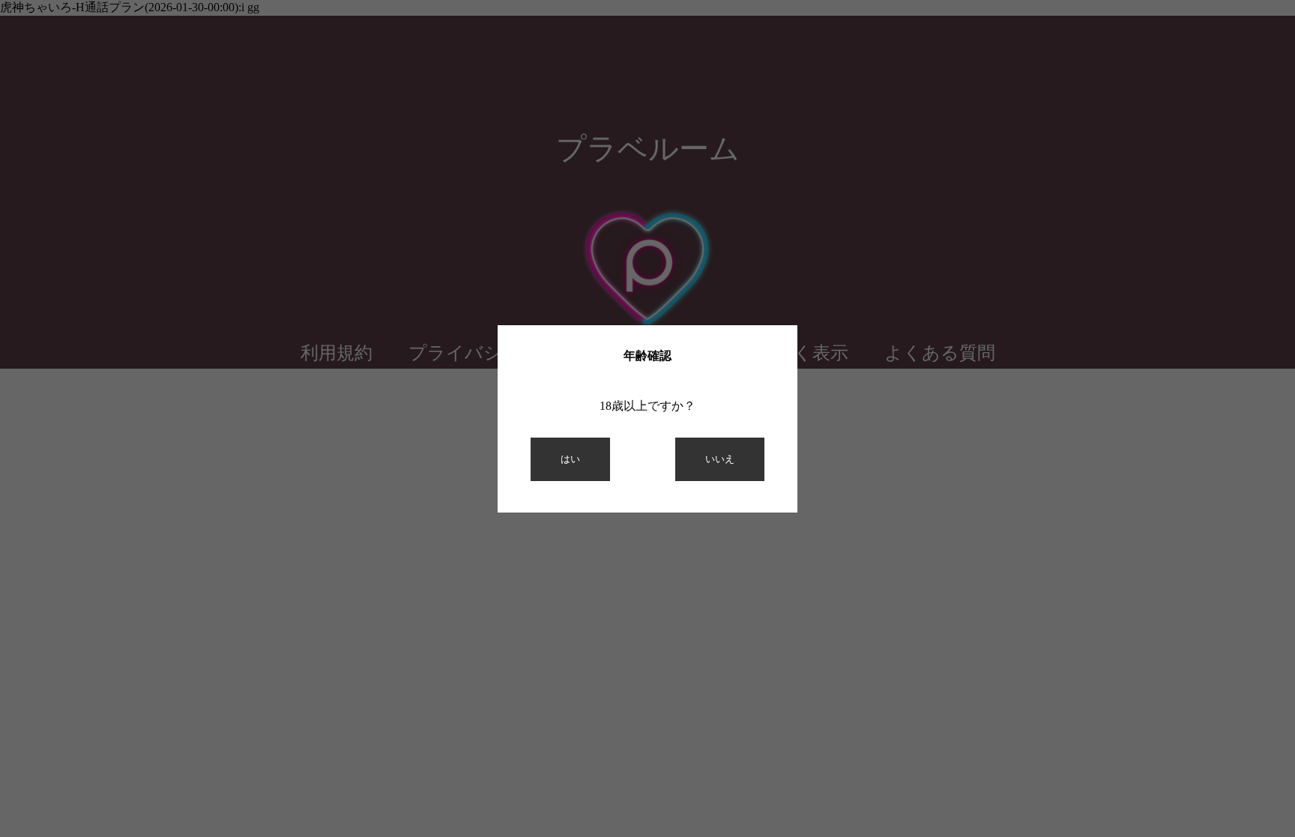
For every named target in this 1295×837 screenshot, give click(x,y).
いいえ (719, 459)
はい (570, 459)
